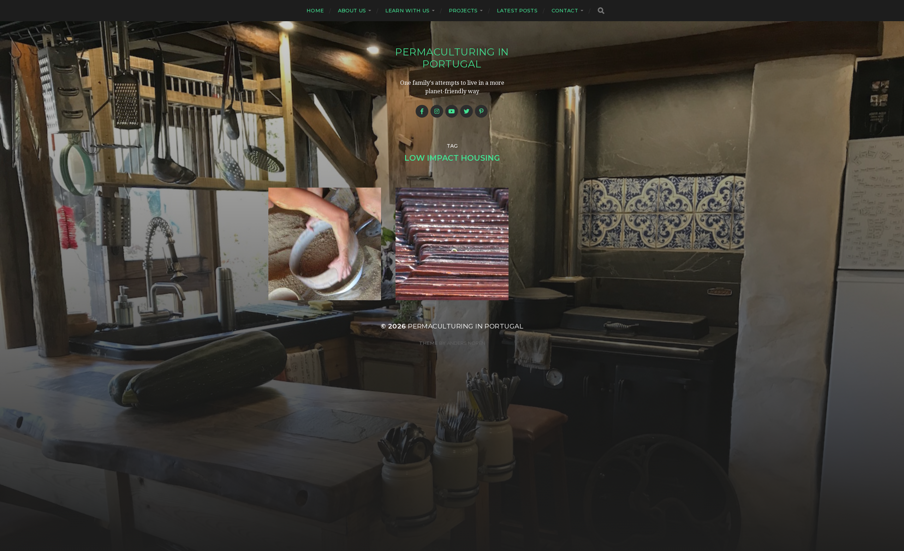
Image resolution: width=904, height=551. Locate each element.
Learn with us (407, 10)
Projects (463, 10)
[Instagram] (436, 111)
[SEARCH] (601, 10)
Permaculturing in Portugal (452, 58)
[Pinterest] (481, 111)
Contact (565, 10)
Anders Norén (466, 343)
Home (315, 10)
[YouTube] (451, 111)
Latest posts (517, 10)
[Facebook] (422, 111)
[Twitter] (466, 111)
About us (352, 10)
